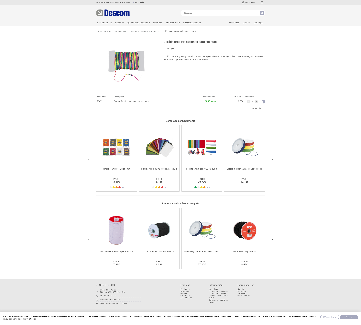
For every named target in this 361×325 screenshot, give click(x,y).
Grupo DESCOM (244, 296)
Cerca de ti (241, 291)
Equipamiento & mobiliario (138, 22)
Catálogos (258, 22)
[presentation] (88, 158)
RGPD (211, 298)
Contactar (241, 293)
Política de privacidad (218, 291)
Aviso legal (214, 289)
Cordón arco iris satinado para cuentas (179, 31)
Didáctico (119, 22)
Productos (185, 289)
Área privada (186, 298)
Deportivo (157, 22)
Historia (240, 289)
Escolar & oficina (104, 22)
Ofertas (183, 293)
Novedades (234, 22)
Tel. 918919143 (102, 2)
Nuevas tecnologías (192, 22)
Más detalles (328, 317)
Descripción (171, 48)
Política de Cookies (217, 293)
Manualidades (121, 31)
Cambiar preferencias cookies (218, 301)
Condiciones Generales (219, 296)
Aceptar (349, 317)
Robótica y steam (172, 22)
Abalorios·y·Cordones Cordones (144, 31)
